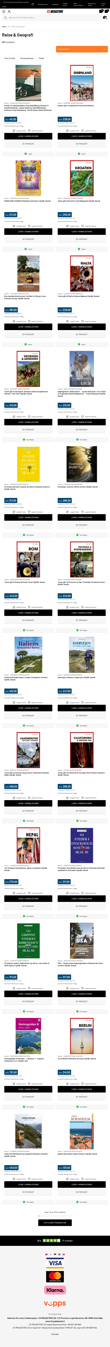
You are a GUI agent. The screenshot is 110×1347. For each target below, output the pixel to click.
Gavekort (55, 4)
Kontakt (55, 1334)
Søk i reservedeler (78, 4)
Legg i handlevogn (28, 136)
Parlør (41, 58)
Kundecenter (43, 4)
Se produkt (28, 144)
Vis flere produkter (55, 1222)
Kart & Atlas (9, 58)
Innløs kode (65, 4)
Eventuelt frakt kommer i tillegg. (14, 126)
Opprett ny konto (92, 4)
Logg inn (103, 4)
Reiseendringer (27, 58)
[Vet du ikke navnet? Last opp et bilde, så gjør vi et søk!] (105, 17)
